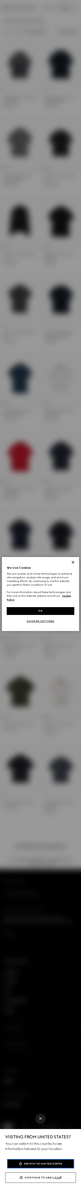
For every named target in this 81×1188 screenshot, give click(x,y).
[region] (40, 594)
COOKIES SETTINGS (40, 621)
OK (40, 610)
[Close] (40, 1118)
